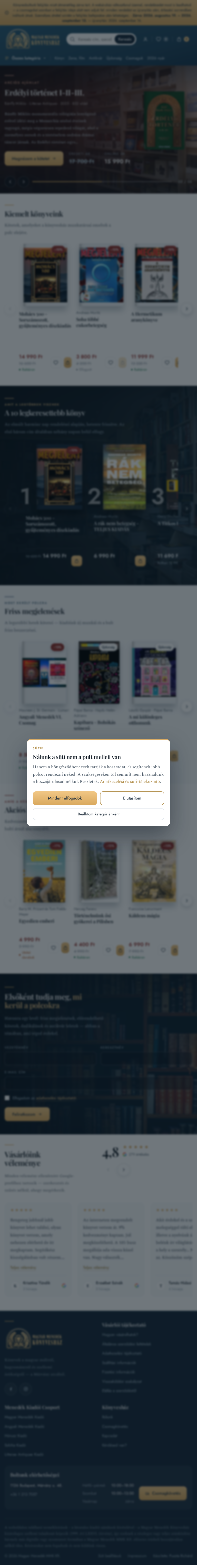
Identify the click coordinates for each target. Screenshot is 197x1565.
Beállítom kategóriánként (99, 814)
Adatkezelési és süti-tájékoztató (130, 782)
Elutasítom (132, 798)
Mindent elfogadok (65, 798)
